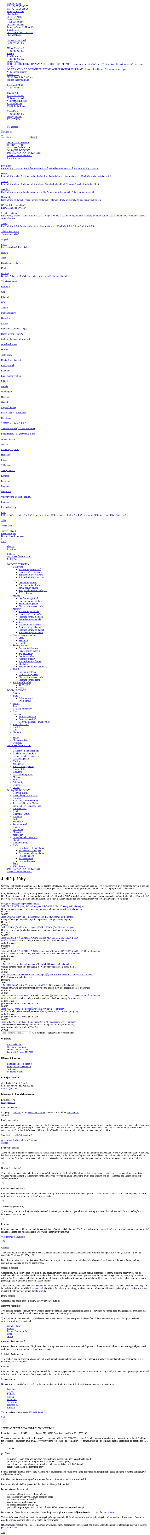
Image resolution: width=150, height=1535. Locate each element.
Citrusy (4, 323)
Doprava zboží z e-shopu (18, 1049)
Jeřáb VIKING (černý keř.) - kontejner (19, 1022)
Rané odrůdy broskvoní (12, 168)
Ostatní (4, 402)
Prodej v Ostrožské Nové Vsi (20, 39)
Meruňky (5, 189)
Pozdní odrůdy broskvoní (36, 168)
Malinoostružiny (8, 313)
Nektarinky (6, 197)
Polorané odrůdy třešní (83, 226)
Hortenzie (5, 454)
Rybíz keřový (24, 247)
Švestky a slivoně (9, 213)
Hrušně (4, 173)
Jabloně (4, 181)
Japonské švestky (84, 215)
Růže (3, 512)
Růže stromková (85, 515)
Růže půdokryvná (117, 515)
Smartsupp (12, 1402)
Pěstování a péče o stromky (19, 1064)
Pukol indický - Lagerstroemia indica (18, 433)
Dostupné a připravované (12, 536)
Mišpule (5, 381)
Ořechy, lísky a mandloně (13, 205)
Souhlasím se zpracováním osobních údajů (55, 1032)
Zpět (3, 1417)
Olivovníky (6, 391)
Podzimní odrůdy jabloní (32, 184)
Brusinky (5, 286)
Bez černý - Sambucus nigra (14, 328)
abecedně (16, 903)
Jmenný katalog (14, 158)
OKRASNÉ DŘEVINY (18, 150)
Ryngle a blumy (51, 215)
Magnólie (5, 486)
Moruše (4, 386)
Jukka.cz (11, 554)
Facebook (11, 1389)
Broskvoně (6, 165)
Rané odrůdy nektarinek (12, 200)
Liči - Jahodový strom (11, 376)
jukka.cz (17, 1112)
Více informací (8, 1237)
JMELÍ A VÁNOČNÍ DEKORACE (24, 153)
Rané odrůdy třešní (10, 226)
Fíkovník (5, 297)
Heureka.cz (12, 1404)
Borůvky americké (27, 276)
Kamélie (5, 475)
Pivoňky (5, 502)
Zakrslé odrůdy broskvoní (61, 168)
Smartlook (12, 1399)
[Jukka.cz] (6, 131)
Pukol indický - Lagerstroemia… (28, 806)
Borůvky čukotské (9, 276)
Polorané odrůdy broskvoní (86, 168)
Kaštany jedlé (7, 365)
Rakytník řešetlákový (11, 263)
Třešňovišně (6, 234)
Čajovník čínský (8, 407)
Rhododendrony (8, 507)
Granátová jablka (9, 344)
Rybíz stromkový (9, 247)
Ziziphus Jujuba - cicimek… (26, 756)
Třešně (4, 223)
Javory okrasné (8, 470)
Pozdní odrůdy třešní (29, 226)
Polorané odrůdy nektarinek (62, 200)
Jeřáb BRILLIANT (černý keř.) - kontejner (21, 906)
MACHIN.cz (73, 1112)
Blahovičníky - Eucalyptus (13, 412)
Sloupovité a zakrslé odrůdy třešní (56, 226)
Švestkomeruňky (67, 215)
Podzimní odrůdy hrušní (32, 176)
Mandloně (12, 208)
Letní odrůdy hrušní (10, 176)
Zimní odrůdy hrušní (53, 176)
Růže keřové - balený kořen (14, 515)
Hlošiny (4, 349)
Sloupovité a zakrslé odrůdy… (33, 590)
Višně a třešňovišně (10, 231)
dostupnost (6, 903)
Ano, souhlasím (8, 1140)
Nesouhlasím (22, 1140)
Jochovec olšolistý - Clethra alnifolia (18, 428)
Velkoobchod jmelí (17, 107)
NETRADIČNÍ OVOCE (19, 147)
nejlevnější (26, 903)
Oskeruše (5, 397)
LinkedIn (11, 1394)
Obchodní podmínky (16, 1047)
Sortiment (11, 1069)
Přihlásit (11, 546)
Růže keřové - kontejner (39, 515)
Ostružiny (5, 318)
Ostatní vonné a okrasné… (25, 837)
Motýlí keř (6, 491)
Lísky (3, 208)
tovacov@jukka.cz (9, 1088)
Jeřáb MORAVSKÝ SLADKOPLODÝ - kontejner (25, 951)
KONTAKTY (13, 119)
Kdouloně (5, 370)
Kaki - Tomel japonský (11, 360)
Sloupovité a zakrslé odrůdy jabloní (82, 184)
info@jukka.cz (8, 1102)
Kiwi (3, 268)
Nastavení (33, 1140)
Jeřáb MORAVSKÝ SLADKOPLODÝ (20, 938)
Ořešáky (22, 208)
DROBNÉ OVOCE (16, 145)
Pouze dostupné (8, 533)
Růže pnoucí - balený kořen (64, 515)
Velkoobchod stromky (20, 84)
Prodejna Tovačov (16, 18)
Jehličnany (6, 465)
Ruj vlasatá (6, 418)
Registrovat (12, 549)
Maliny (4, 252)
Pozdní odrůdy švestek (32, 215)
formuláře (43, 1291)
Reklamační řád (14, 1044)
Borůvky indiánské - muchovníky (53, 276)
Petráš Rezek (37, 1412)
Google (10, 1391)
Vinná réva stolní (9, 281)
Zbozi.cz (11, 1407)
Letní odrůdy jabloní (10, 184)
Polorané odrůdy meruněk (58, 192)
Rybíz (4, 244)
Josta (3, 257)
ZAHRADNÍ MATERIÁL (19, 155)
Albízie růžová (8, 439)
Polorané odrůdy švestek (104, 215)
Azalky (4, 444)
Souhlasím (20, 1237)
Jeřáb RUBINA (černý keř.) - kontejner (19, 985)
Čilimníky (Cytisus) (10, 449)
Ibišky (4, 460)
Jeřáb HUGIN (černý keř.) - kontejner (19, 927)
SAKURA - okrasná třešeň (13, 423)
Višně (16, 234)
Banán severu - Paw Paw (12, 334)
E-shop (75, 61)
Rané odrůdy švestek (11, 215)
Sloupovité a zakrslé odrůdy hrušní (80, 176)
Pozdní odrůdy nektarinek (36, 200)
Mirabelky (121, 215)
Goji (3, 292)
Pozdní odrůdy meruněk (34, 192)
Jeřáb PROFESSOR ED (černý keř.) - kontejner (23, 974)
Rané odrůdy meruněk (11, 192)
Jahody (4, 307)
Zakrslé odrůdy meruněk (83, 192)
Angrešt (4, 239)
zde (139, 1288)
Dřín (3, 302)
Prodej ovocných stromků (19, 1066)
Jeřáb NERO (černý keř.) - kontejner (18, 964)
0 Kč (3, 541)
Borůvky (5, 273)
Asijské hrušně (104, 176)
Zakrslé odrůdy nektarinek (88, 200)
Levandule (6, 481)
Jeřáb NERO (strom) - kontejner (16, 1009)
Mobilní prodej (17, 6)
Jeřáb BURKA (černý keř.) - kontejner (19, 917)
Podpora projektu (15, 1071)
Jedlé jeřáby (6, 355)
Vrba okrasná (7, 525)
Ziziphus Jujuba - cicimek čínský (16, 339)
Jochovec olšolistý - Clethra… (27, 803)
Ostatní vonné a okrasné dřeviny (16, 497)
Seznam (10, 1397)
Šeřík (3, 520)
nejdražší (35, 903)
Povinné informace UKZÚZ (20, 1052)
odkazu (111, 1512)
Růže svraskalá (101, 515)
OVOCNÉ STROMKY (18, 142)
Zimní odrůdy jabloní (55, 184)
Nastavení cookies (36, 1112)
